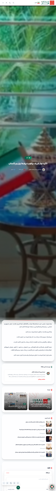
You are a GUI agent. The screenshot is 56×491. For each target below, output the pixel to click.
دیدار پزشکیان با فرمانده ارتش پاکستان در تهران (35, 422)
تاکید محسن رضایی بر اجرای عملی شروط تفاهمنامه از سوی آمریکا (32, 429)
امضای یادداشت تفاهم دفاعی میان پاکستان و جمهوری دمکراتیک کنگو (30, 444)
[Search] (13, 2)
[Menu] (3, 2)
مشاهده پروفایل (41, 379)
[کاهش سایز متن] (3, 483)
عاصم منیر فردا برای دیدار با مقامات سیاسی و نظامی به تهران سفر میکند (31, 437)
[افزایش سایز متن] (17, 483)
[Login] (6, 2)
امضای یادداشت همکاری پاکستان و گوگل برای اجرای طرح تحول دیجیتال (30, 452)
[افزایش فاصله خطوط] (14, 483)
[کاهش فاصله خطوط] (7, 483)
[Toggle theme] (9, 2)
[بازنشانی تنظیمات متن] (10, 483)
